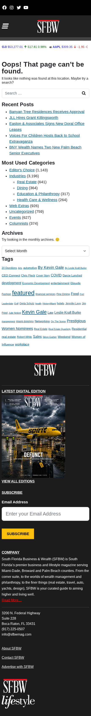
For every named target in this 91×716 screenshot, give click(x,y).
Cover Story (43, 275)
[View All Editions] (33, 436)
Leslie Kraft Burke (67, 312)
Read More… (12, 600)
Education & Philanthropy (38, 194)
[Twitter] (18, 8)
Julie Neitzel (15, 313)
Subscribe (18, 534)
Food (75, 294)
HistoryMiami (49, 303)
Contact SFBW (13, 657)
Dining (22, 188)
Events (15, 217)
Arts (20, 268)
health (38, 303)
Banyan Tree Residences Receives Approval (46, 112)
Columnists (18, 223)
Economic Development (36, 283)
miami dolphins (25, 321)
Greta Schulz (26, 303)
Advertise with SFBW (18, 667)
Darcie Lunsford (72, 275)
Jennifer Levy (73, 303)
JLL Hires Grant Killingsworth (33, 118)
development (11, 283)
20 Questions (9, 268)
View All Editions (18, 481)
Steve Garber (50, 337)
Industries (17, 176)
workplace (22, 344)
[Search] (83, 93)
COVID (56, 275)
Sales (37, 336)
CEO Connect (11, 275)
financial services (45, 294)
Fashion (6, 294)
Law (50, 312)
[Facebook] (4, 8)
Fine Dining (63, 294)
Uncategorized (21, 211)
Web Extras (19, 206)
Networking (42, 321)
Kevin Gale (34, 312)
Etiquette (75, 283)
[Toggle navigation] (5, 26)
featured (23, 292)
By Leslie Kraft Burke (76, 268)
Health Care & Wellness (37, 200)
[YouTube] (26, 8)
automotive (30, 267)
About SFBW (11, 648)
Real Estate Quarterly (59, 329)
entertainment (60, 283)
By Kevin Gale (51, 267)
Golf (16, 303)
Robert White (24, 336)
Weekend (64, 336)
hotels (60, 303)
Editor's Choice (22, 170)
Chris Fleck (28, 275)
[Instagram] (11, 8)
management (8, 321)
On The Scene (58, 321)
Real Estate (27, 182)
